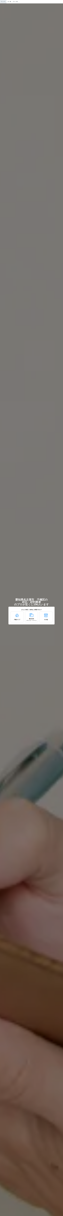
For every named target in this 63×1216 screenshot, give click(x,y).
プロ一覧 (9, 1)
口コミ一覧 (15, 1)
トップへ (4, 1)
